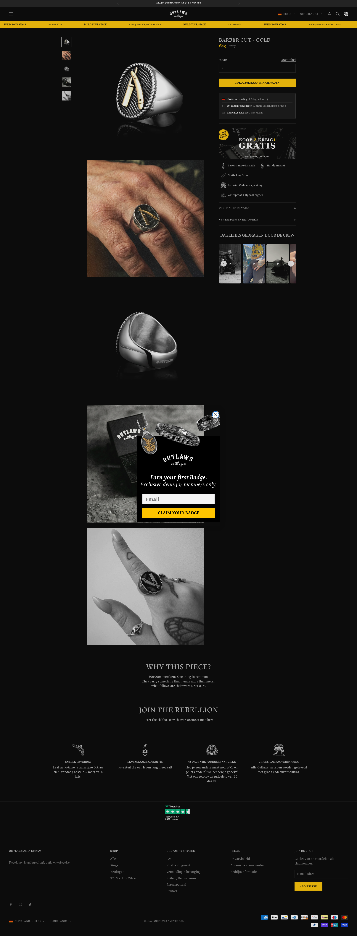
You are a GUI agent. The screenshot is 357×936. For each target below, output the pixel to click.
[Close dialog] (215, 414)
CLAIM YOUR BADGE (178, 512)
